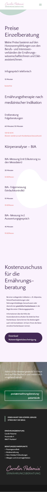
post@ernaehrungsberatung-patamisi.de (25, 395)
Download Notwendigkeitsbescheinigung (22, 338)
